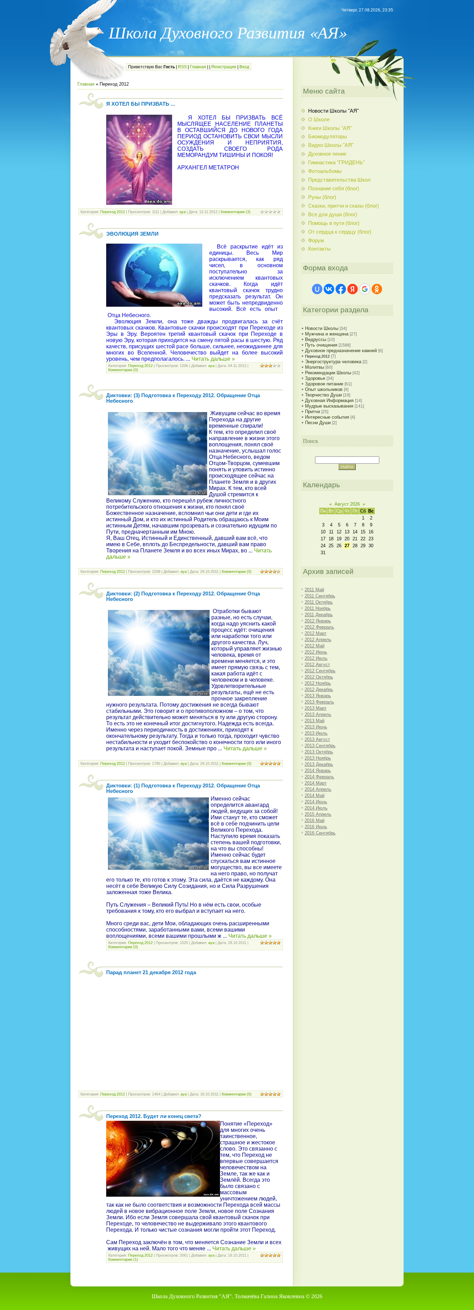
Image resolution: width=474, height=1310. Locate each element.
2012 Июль (316, 658)
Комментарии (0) (123, 370)
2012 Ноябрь (318, 683)
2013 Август (317, 739)
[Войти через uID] (317, 289)
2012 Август (317, 664)
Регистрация (223, 66)
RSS (182, 66)
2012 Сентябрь (320, 670)
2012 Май (314, 645)
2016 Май (314, 820)
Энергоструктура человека (333, 361)
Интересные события (327, 417)
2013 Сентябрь (320, 745)
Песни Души (318, 422)
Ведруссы (315, 339)
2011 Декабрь (319, 614)
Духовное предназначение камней (341, 350)
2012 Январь (318, 620)
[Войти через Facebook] (341, 289)
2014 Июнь (316, 801)
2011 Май (314, 589)
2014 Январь (318, 770)
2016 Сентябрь (320, 833)
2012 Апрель (318, 639)
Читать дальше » (213, 359)
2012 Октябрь (319, 677)
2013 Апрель (318, 714)
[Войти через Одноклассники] (377, 289)
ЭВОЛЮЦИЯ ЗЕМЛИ (132, 234)
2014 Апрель (318, 789)
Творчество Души (323, 395)
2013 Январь (318, 695)
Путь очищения (321, 345)
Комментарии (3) (236, 212)
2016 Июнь (316, 826)
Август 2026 (347, 504)
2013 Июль (316, 733)
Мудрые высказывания (329, 406)
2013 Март (316, 708)
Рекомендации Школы (328, 372)
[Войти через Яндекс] (352, 289)
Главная (198, 66)
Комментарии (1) (123, 1259)
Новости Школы (321, 328)
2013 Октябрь (319, 751)
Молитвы (314, 367)
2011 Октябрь (319, 602)
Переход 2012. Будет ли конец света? (153, 1116)
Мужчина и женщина (326, 334)
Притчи (312, 411)
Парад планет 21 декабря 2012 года (151, 972)
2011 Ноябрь (318, 608)
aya (182, 212)
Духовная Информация (329, 400)
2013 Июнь (316, 727)
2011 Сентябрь (320, 596)
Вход (244, 66)
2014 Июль (316, 808)
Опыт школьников (323, 389)
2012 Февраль (319, 627)
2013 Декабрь (319, 764)
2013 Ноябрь (318, 758)
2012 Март (316, 633)
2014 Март (316, 783)
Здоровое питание (324, 383)
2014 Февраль (319, 776)
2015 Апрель (318, 814)
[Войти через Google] (364, 289)
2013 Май (314, 720)
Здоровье (315, 378)
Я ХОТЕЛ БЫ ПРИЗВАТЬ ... (140, 104)
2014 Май (314, 795)
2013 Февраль (319, 702)
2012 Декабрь (319, 689)
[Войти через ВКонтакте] (329, 289)
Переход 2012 (112, 212)
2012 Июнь (316, 652)
